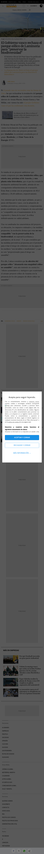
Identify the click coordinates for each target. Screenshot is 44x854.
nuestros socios (34, 401)
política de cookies (13, 422)
